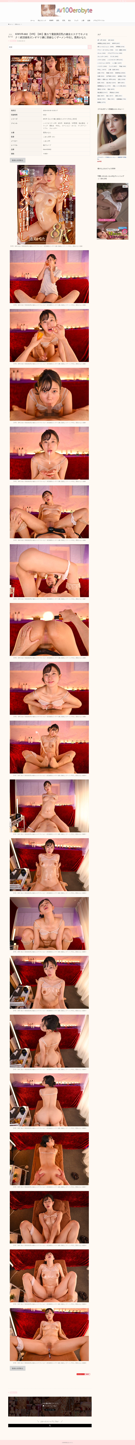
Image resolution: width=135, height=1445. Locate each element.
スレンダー (103, 56)
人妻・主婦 (113, 69)
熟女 (111, 89)
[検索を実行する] (90, 47)
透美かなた (13, 41)
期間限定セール (104, 86)
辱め (111, 99)
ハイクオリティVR (115, 60)
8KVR (116, 43)
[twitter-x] (120, 1)
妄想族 (122, 76)
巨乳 (121, 79)
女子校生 (111, 76)
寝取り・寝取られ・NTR (107, 79)
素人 (109, 96)
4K (111, 40)
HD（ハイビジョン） (106, 47)
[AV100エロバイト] (67, 10)
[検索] (125, 1)
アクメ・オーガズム (105, 50)
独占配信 (102, 92)
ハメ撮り (116, 63)
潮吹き (101, 89)
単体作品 (120, 73)
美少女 (101, 99)
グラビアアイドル (115, 53)
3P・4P (102, 40)
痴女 (101, 96)
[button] (50, 1425)
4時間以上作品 (104, 43)
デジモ (114, 56)
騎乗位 (101, 102)
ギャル (101, 53)
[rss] (123, 1)
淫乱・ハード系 (119, 86)
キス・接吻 (120, 50)
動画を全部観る (17, 160)
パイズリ (102, 66)
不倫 (122, 66)
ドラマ (101, 60)
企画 (101, 73)
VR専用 (120, 47)
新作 (121, 83)
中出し (102, 69)
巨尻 (101, 83)
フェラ (113, 66)
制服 (109, 73)
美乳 (118, 96)
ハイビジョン (104, 63)
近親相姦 (121, 99)
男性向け (114, 92)
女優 (101, 76)
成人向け (111, 83)
